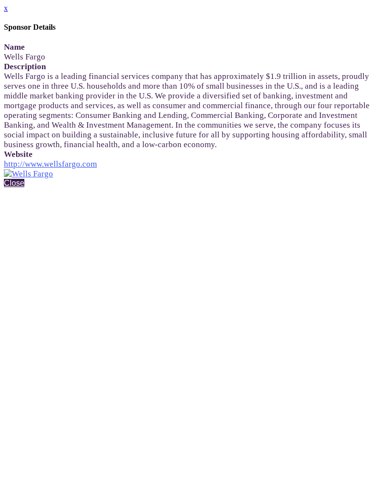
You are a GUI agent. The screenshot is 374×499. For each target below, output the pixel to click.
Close (14, 183)
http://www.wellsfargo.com (50, 164)
